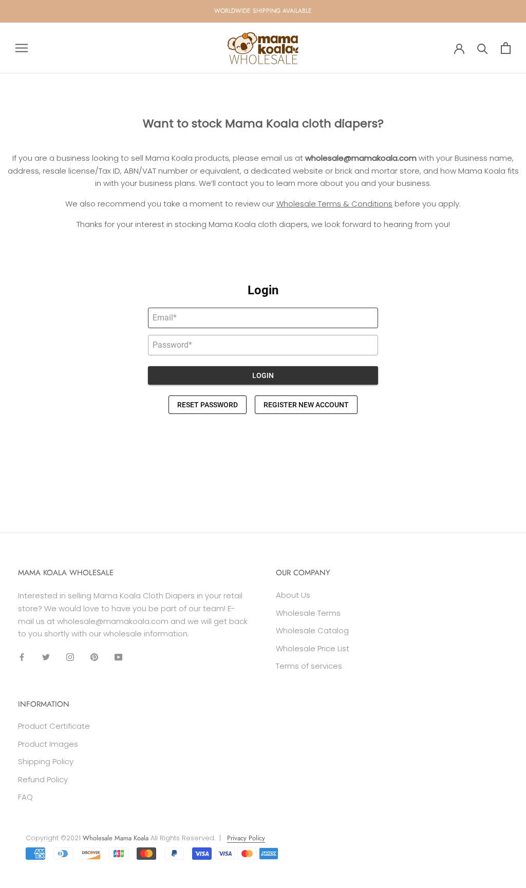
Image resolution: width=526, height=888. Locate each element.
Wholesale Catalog (312, 630)
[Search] (482, 48)
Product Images (48, 744)
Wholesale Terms (308, 613)
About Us (293, 595)
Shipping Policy (45, 761)
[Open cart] (506, 48)
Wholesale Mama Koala (115, 838)
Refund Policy (43, 779)
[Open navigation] (21, 48)
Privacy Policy (246, 838)
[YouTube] (118, 657)
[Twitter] (46, 657)
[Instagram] (70, 657)
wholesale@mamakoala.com (361, 158)
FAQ (25, 796)
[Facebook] (22, 657)
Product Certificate (54, 726)
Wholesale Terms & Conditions (334, 203)
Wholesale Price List (312, 648)
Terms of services (309, 665)
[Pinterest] (94, 657)
